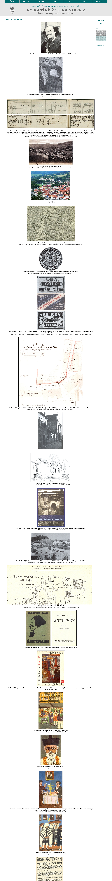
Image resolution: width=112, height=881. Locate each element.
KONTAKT (100, 1)
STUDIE (41, 1)
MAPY (70, 1)
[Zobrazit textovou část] (101, 34)
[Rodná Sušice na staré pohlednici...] (51, 152)
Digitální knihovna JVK (77, 244)
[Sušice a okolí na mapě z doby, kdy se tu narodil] (51, 224)
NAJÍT (85, 1)
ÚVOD (12, 1)
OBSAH (56, 1)
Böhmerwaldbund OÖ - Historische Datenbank (43, 167)
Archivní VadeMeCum (71, 136)
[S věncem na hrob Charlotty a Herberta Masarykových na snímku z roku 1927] (51, 75)
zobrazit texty (101, 45)
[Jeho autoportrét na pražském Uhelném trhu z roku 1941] (51, 711)
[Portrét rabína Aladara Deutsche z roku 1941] (51, 750)
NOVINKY (26, 1)
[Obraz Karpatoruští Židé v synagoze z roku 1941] (51, 833)
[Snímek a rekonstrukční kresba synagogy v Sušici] (51, 467)
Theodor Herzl (78, 808)
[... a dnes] (51, 185)
